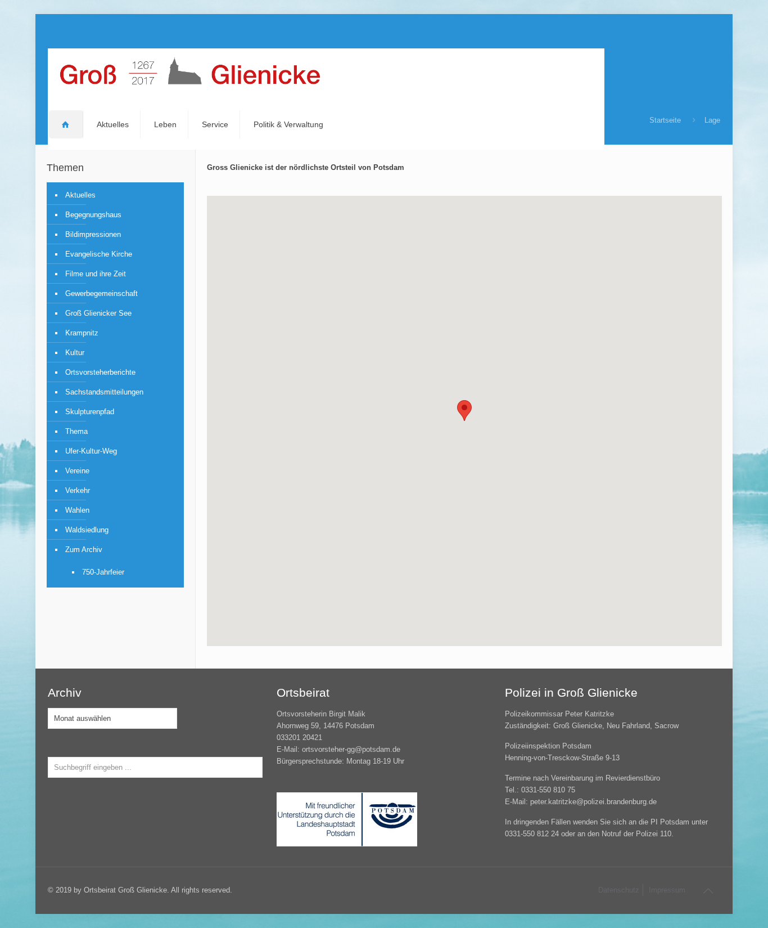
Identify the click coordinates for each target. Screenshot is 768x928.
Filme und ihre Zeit (95, 274)
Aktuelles (80, 195)
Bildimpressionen (93, 234)
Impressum (667, 890)
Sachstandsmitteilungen (104, 392)
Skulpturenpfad (89, 411)
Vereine (77, 471)
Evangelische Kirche (98, 254)
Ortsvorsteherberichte (100, 372)
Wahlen (77, 510)
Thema (76, 431)
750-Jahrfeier (103, 572)
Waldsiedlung (87, 530)
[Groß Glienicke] (189, 73)
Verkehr (77, 490)
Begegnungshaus (93, 214)
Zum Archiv (83, 549)
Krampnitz (81, 333)
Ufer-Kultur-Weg (91, 451)
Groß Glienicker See (98, 313)
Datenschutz (618, 890)
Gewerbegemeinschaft (101, 293)
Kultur (74, 352)
